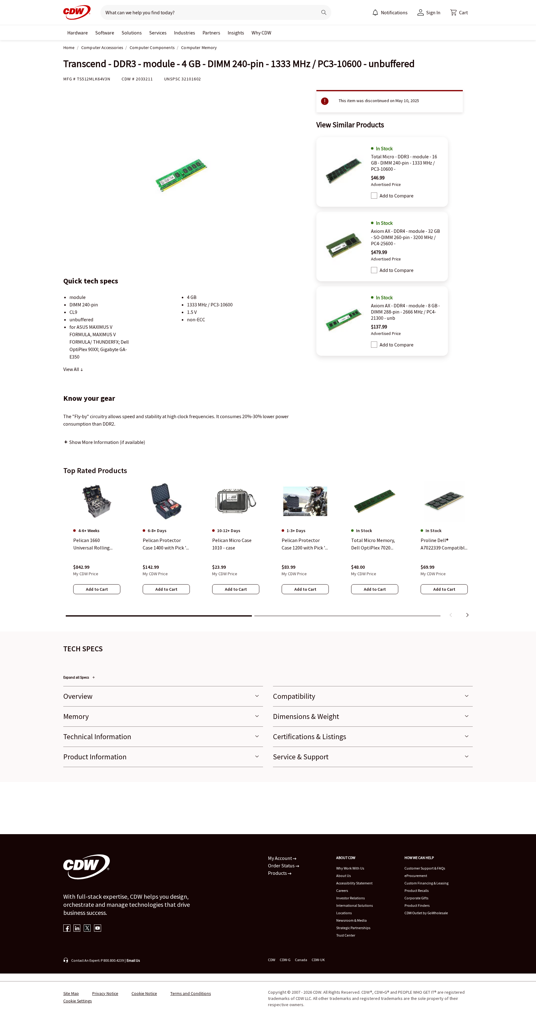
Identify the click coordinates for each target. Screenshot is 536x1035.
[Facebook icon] (66, 929)
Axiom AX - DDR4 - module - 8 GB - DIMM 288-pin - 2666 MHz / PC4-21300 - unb (405, 311)
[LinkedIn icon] (77, 929)
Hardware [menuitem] (77, 32)
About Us (343, 875)
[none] (78, 32)
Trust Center (345, 935)
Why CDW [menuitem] (261, 32)
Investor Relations (350, 898)
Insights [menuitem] (236, 32)
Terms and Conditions (190, 993)
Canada (301, 959)
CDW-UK (318, 959)
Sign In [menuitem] (433, 12)
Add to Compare (396, 195)
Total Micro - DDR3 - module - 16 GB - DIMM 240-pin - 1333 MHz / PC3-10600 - (404, 162)
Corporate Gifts (416, 898)
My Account (280, 858)
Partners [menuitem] (211, 32)
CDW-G (285, 959)
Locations (344, 913)
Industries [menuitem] (184, 32)
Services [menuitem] (158, 32)
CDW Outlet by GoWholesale (426, 913)
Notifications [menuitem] (394, 12)
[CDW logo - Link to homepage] (77, 12)
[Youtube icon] (97, 929)
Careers (342, 890)
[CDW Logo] (77, 12)
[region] (268, 550)
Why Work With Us (350, 868)
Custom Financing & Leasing (426, 883)
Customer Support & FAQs (424, 868)
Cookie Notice (144, 993)
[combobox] (206, 12)
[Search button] (324, 12)
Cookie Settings (77, 1001)
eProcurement (415, 875)
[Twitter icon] (87, 929)
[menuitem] (375, 12)
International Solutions (354, 905)
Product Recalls (416, 890)
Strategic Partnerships (353, 927)
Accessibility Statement (354, 883)
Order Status (282, 865)
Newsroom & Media (351, 920)
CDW (271, 959)
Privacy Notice (105, 993)
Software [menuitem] (104, 32)
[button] (459, 12)
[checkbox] (374, 195)
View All (71, 369)
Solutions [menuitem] (132, 32)
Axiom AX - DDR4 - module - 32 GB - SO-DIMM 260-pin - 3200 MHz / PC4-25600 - (405, 237)
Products (278, 873)
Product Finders (417, 905)
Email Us (133, 960)
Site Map (71, 993)
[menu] (389, 12)
